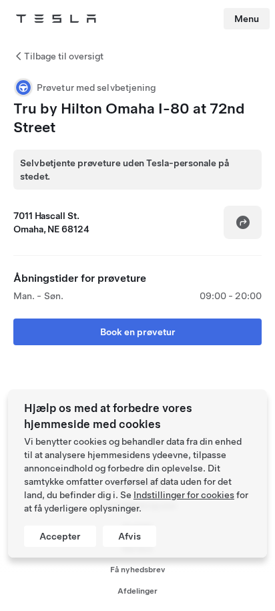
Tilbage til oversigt (63, 56)
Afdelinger (137, 591)
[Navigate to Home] (56, 19)
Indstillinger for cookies (183, 494)
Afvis (129, 536)
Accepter (60, 536)
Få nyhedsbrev (138, 569)
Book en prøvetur (138, 332)
